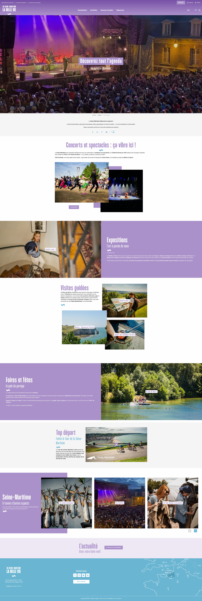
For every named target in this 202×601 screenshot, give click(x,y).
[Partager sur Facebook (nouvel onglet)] (92, 132)
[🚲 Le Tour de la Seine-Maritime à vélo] (116, 444)
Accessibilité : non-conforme (114, 598)
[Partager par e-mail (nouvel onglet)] (106, 132)
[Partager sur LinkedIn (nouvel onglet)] (97, 132)
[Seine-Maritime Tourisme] (8, 10)
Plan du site (103, 598)
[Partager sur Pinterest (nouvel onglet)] (102, 132)
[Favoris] (196, 10)
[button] (199, 10)
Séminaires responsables (35, 2)
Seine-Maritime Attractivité (7, 2)
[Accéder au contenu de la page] (101, 105)
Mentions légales (95, 598)
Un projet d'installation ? (21, 2)
